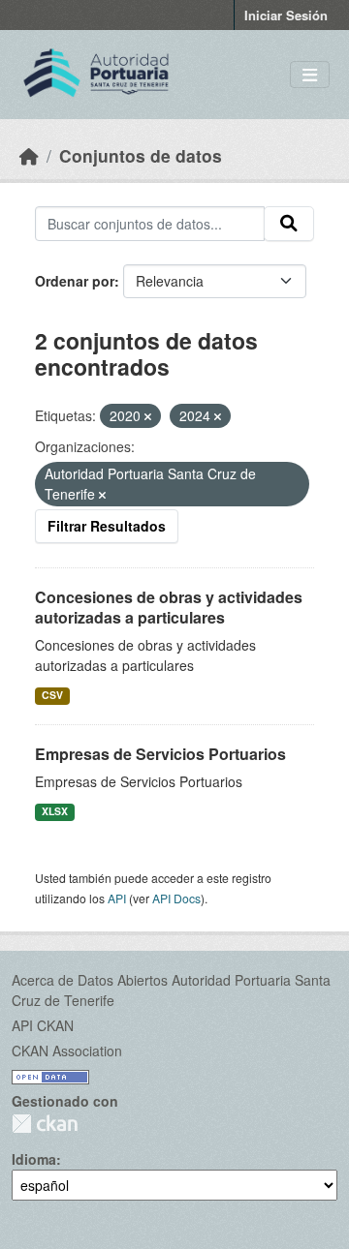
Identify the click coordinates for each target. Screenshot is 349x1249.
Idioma (34, 1159)
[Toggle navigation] (310, 75)
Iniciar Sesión (286, 15)
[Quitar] (147, 416)
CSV (52, 694)
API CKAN (43, 1025)
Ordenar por (74, 280)
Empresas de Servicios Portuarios (160, 754)
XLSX (55, 811)
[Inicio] (29, 155)
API (117, 898)
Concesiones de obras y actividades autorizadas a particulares (168, 607)
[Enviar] (289, 223)
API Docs (176, 898)
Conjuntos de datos (140, 155)
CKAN (45, 1123)
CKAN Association (67, 1050)
